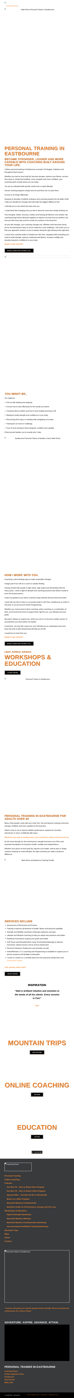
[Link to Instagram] (68, 1394)
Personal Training (13, 1176)
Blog (7, 1234)
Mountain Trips (11, 1230)
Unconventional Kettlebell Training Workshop (27, 1226)
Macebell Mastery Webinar (19, 1218)
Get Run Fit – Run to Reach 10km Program (26, 1191)
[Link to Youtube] (65, 1394)
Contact (8, 1241)
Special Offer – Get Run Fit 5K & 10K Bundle (27, 1195)
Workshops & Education (16, 1211)
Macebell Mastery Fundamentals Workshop (26, 1222)
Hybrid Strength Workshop (19, 1214)
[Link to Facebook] (62, 1394)
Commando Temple (14, 961)
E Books (8, 1183)
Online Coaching (12, 1179)
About (7, 1237)
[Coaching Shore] (12, 4)
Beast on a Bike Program (18, 1199)
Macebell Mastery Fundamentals (21, 1203)
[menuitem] (33, 1394)
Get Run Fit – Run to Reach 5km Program (25, 1187)
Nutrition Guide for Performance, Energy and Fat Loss (31, 1207)
